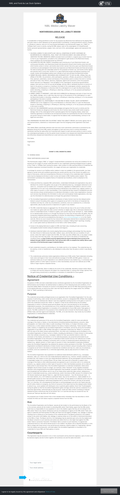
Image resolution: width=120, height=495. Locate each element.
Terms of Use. (50, 492)
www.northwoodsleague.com (72, 217)
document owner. (98, 488)
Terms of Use (103, 482)
